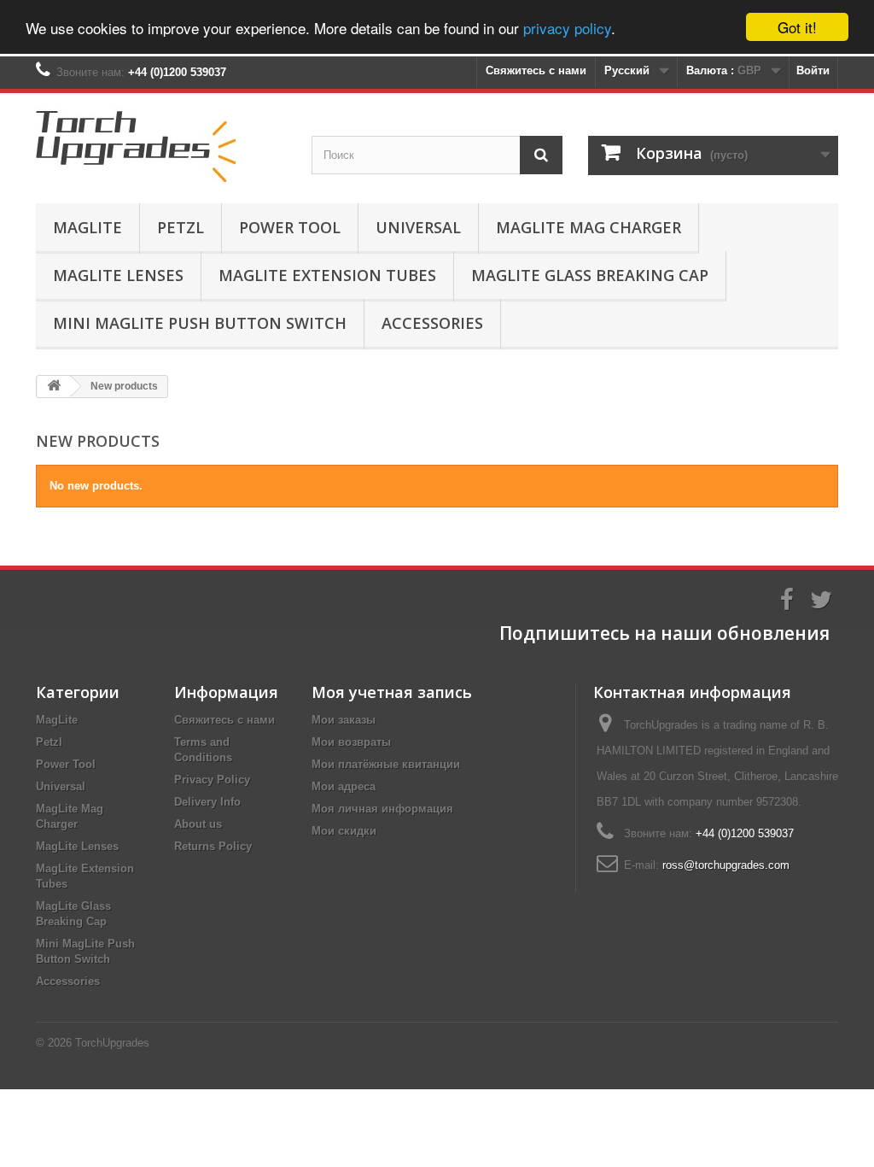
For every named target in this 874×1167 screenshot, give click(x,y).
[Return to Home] (54, 386)
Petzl (180, 227)
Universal (418, 227)
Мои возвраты (351, 742)
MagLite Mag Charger (588, 227)
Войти (813, 70)
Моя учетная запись (392, 692)
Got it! (797, 27)
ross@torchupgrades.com (726, 865)
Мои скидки (344, 830)
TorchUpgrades (112, 1042)
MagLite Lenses (118, 275)
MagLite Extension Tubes (327, 275)
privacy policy (567, 27)
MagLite (87, 227)
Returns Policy (213, 846)
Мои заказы (344, 719)
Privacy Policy (212, 779)
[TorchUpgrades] (161, 144)
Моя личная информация (382, 808)
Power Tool (290, 227)
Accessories (432, 323)
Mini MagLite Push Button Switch (200, 323)
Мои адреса (344, 786)
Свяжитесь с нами (536, 70)
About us (198, 824)
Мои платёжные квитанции (386, 764)
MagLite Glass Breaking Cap (589, 275)
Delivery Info (207, 801)
